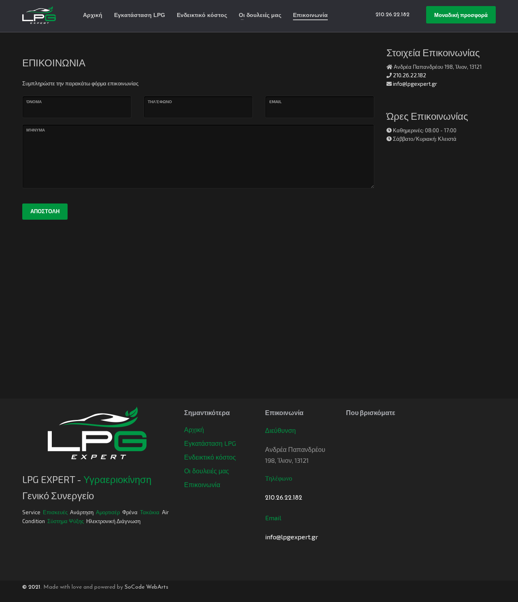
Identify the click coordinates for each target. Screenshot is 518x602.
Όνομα (34, 101)
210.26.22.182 (409, 75)
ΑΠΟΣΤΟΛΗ (44, 211)
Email (275, 101)
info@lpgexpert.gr (415, 84)
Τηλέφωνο (160, 101)
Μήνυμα (35, 129)
